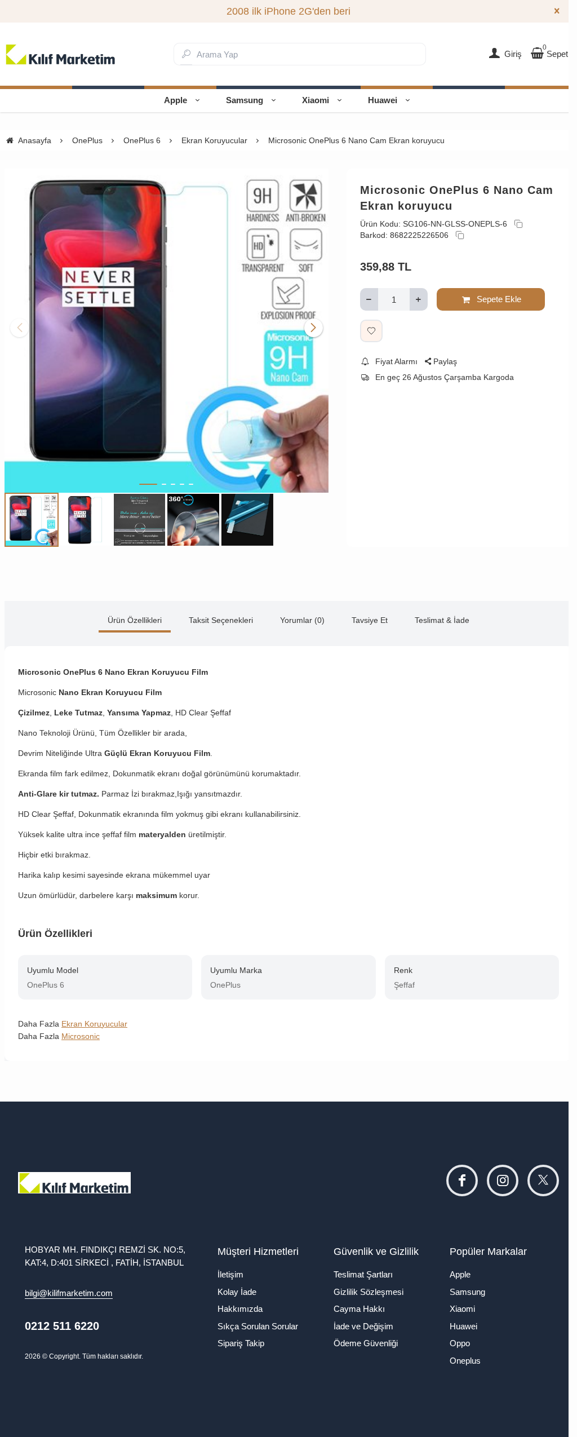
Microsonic (80, 1036)
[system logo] (61, 54)
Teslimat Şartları (363, 1274)
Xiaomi (315, 100)
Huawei (382, 100)
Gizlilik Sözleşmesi (368, 1292)
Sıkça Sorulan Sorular (258, 1326)
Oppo (460, 1343)
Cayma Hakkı (359, 1309)
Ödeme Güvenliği (366, 1343)
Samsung (244, 100)
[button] (148, 484)
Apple (175, 100)
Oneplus (465, 1360)
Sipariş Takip (241, 1343)
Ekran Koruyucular (94, 1023)
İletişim (230, 1274)
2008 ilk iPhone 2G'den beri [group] (288, 11)
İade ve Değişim (363, 1326)
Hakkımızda (240, 1309)
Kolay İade (237, 1292)
